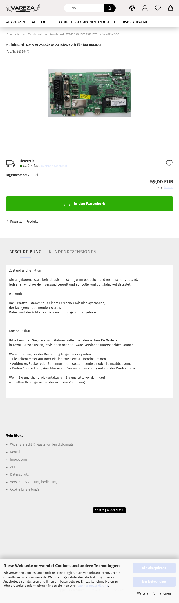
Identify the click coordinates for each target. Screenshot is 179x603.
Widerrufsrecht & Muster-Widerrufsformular (42, 444)
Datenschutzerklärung (92, 585)
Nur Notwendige (154, 582)
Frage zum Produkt (24, 222)
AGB (13, 467)
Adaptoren (15, 22)
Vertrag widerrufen (109, 510)
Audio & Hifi (42, 22)
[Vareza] (25, 8)
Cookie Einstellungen (25, 489)
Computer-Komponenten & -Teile (87, 22)
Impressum (18, 460)
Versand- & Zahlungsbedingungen (35, 482)
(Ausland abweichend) (54, 165)
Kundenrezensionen (72, 252)
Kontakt (16, 452)
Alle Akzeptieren (154, 568)
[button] (132, 8)
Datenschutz (19, 475)
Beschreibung (25, 252)
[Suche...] (110, 8)
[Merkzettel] (157, 8)
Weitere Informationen (154, 594)
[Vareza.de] (89, 89)
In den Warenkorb (89, 203)
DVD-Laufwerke (136, 22)
